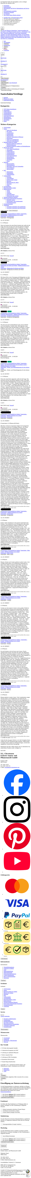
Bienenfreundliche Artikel (10, 188)
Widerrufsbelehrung (8, 971)
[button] (15, 261)
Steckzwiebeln (10, 169)
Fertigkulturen (10, 173)
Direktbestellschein (8, 1021)
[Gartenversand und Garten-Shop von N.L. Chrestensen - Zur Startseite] (15, 38)
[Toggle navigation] (5, 66)
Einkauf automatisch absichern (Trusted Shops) (13, 1109)
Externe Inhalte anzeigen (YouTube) (11, 1112)
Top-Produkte (7, 42)
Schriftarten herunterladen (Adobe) (10, 1110)
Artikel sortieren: (5, 210)
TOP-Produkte (7, 127)
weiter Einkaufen (4, 78)
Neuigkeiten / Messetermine (10, 1040)
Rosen (5, 121)
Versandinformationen (9, 967)
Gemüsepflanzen (8, 113)
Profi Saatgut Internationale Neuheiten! (13, 198)
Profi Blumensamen (11, 202)
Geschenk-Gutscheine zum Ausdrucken (16, 206)
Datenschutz (6, 1070)
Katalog (5, 49)
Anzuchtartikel (10, 178)
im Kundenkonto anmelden (10, 11)
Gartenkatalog (7, 1020)
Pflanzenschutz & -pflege (13, 182)
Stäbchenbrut (10, 171)
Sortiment (6, 43)
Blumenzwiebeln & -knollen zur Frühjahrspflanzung (14, 144)
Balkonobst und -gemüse (12, 196)
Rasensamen (10, 138)
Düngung (9, 181)
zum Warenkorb (4, 79)
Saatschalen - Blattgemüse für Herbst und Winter (12, 269)
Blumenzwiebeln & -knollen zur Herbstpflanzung (18, 146)
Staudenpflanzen (8, 118)
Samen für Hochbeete (12, 130)
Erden (8, 185)
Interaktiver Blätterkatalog (10, 1018)
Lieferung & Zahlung (9, 968)
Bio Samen (9, 131)
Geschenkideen (7, 186)
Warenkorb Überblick (9, 12)
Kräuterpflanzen (7, 114)
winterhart (9, 193)
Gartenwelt (6, 1039)
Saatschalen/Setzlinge (9, 100)
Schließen (3, 87)
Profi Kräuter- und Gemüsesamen (15, 201)
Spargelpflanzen (10, 167)
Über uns (6, 1042)
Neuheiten (9, 177)
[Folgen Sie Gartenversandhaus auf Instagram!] (17, 822)
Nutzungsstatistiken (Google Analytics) (11, 1124)
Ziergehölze (6, 119)
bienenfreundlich (11, 194)
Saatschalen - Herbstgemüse (7, 217)
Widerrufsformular (8, 972)
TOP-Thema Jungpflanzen (10, 109)
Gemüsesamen (10, 133)
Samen (5, 128)
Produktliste (6, 5)
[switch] (27, 1176)
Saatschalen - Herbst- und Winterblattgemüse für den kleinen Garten (15, 370)
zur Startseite (7, 13)
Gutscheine (6, 50)
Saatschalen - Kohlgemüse (7, 515)
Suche (5, 9)
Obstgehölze (7, 110)
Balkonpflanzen (7, 189)
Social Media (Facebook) (8, 1136)
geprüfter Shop (7, 17)
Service (6, 46)
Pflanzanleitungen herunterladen (11, 1024)
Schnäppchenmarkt (8, 204)
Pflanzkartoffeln (10, 163)
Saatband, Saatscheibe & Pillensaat (15, 137)
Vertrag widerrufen (5, 1016)
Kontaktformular (8, 1026)
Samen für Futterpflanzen (13, 141)
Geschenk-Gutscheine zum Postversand (16, 208)
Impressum (6, 978)
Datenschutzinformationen (10, 974)
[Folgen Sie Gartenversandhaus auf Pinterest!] (17, 849)
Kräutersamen (10, 134)
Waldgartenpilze (10, 174)
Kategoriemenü (7, 7)
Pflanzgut (6, 162)
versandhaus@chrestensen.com (12, 767)
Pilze (5, 170)
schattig (8, 192)
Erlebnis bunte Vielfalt (12, 179)
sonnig (8, 190)
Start (5, 41)
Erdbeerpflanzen (7, 111)
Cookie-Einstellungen (9, 975)
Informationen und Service (10, 8)
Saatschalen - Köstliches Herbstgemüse (10, 317)
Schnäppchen (7, 45)
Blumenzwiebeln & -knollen (10, 142)
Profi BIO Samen (11, 200)
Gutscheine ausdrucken (9, 1025)
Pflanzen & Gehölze (8, 99)
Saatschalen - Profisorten (6, 418)
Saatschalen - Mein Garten (7, 554)
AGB (5, 969)
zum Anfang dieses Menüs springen (12, 15)
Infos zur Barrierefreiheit (9, 976)
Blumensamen (10, 135)
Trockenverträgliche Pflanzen (11, 197)
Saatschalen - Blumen (6, 689)
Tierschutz (9, 183)
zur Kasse (3, 81)
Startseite (6, 97)
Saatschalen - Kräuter (6, 643)
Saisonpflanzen (7, 117)
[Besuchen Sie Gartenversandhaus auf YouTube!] (17, 872)
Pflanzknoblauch (11, 165)
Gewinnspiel (7, 1038)
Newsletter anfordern (9, 1022)
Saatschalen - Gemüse (6, 600)
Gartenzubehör (7, 175)
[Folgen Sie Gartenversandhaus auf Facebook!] (17, 795)
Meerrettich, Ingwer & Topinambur (15, 166)
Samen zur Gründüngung (13, 139)
